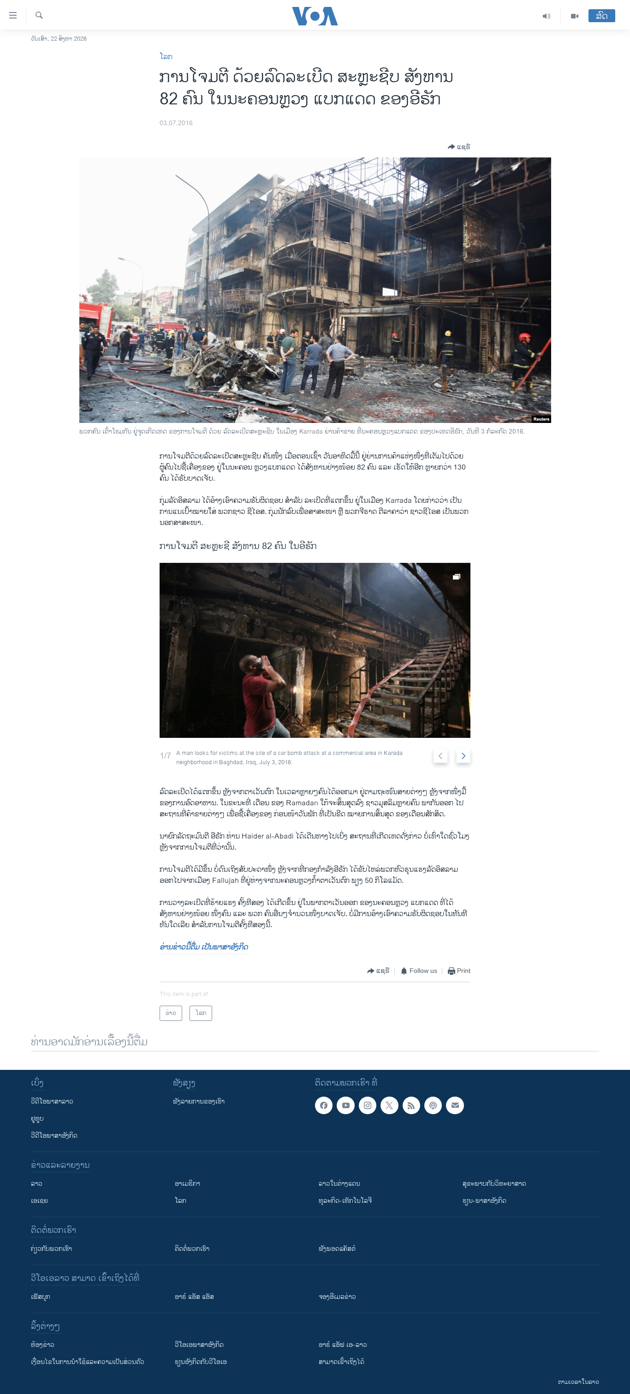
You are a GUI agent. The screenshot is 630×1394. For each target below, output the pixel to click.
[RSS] (411, 1105)
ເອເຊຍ (39, 1201)
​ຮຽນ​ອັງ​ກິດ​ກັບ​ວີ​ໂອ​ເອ (201, 1362)
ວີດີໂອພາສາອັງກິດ (54, 1136)
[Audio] (547, 16)
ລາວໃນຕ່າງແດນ (339, 1184)
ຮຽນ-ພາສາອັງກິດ (484, 1201)
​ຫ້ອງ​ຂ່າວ (42, 1345)
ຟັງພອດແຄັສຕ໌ (337, 1249)
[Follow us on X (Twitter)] (389, 1105)
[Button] (459, 146)
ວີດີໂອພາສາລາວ (52, 1101)
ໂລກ (166, 57)
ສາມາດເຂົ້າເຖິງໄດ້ (341, 1362)
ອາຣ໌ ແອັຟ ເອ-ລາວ (343, 1345)
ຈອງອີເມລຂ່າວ (337, 1297)
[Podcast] (433, 1105)
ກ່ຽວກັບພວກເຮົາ (51, 1249)
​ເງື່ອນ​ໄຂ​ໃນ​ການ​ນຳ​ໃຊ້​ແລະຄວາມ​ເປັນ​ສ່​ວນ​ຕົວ (87, 1362)
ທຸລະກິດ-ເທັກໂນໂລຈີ (345, 1201)
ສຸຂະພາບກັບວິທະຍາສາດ (494, 1184)
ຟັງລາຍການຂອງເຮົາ (199, 1101)
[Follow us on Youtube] (345, 1105)
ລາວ (36, 1184)
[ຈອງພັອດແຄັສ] (455, 1105)
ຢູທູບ (37, 1118)
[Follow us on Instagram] (367, 1105)
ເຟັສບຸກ (40, 1297)
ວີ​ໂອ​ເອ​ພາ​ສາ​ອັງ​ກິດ (199, 1345)
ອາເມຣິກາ (187, 1184)
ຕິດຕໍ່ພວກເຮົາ (192, 1249)
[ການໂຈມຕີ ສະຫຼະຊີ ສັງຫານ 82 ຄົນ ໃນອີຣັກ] (315, 650)
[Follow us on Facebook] (324, 1105)
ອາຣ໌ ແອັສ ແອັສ (194, 1297)
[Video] (574, 16)
